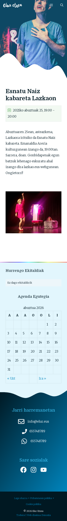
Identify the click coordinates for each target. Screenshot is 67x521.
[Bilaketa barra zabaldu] (62, 5)
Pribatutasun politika (41, 498)
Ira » (42, 378)
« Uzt (11, 378)
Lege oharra (20, 498)
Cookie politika (33, 504)
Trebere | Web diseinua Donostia (33, 515)
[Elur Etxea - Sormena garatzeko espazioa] (12, 5)
